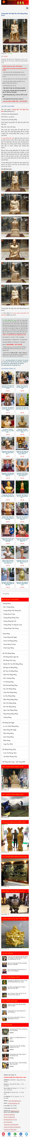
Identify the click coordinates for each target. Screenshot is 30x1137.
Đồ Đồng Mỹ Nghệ (8, 722)
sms (26, 1136)
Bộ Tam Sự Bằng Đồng (10, 671)
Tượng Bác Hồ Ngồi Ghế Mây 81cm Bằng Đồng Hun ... (8, 453)
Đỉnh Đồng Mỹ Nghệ (9, 730)
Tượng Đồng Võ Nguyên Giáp (12, 625)
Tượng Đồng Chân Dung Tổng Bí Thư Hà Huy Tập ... (18, 1055)
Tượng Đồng (6, 603)
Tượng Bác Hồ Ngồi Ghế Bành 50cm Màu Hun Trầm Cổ (22, 518)
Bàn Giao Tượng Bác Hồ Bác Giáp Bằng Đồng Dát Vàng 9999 (17, 963)
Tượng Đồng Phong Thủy (11, 617)
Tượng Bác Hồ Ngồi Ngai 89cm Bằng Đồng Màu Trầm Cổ (8, 474)
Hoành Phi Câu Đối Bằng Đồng (13, 664)
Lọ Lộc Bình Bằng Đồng (10, 726)
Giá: (2, 56)
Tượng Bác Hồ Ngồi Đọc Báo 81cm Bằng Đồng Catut (22, 583)
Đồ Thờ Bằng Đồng (9, 653)
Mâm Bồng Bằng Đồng (10, 699)
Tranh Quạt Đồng (8, 648)
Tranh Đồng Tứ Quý (9, 644)
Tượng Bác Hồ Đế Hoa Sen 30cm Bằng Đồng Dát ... (7, 496)
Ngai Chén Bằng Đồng (10, 710)
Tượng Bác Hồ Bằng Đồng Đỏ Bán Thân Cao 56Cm (22, 431)
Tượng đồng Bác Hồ (7, 138)
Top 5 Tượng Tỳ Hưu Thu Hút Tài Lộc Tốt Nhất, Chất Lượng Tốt (17, 994)
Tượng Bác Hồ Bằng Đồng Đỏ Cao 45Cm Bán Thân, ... (8, 431)
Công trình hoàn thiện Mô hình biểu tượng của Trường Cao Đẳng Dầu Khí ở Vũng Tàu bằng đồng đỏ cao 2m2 (18, 958)
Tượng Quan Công (9, 614)
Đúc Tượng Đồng (8, 607)
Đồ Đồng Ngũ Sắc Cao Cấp (10, 1119)
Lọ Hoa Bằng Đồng (9, 696)
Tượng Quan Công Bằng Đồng (11, 1124)
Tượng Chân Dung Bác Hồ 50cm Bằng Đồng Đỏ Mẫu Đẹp (8, 518)
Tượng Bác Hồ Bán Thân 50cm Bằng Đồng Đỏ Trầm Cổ (22, 540)
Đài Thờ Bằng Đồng (9, 706)
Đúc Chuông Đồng (9, 678)
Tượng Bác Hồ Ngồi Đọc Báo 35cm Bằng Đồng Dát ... (22, 496)
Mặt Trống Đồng (8, 733)
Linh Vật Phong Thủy (10, 753)
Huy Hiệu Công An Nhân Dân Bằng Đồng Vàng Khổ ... (18, 1063)
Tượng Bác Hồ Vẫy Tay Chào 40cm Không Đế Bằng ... (22, 562)
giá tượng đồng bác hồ (11, 360)
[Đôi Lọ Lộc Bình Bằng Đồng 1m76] (15, 837)
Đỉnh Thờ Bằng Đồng (10, 674)
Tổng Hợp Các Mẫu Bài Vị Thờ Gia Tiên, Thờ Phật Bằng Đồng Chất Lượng (17, 981)
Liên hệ (5, 56)
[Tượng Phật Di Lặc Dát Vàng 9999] (15, 934)
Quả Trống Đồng (8, 737)
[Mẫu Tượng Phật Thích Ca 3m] (15, 778)
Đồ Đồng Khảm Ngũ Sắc (11, 657)
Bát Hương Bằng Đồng (10, 685)
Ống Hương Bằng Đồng (10, 714)
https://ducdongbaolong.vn (14, 1100)
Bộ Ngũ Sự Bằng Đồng (10, 667)
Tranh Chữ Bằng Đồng (10, 641)
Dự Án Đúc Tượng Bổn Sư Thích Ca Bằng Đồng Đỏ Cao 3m (16, 1018)
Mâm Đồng (6, 740)
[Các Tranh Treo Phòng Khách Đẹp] (15, 872)
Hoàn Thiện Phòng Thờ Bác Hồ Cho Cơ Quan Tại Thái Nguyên (17, 970)
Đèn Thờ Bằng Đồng (9, 703)
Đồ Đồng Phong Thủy (9, 749)
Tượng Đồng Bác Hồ (9, 621)
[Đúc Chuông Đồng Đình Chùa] (15, 806)
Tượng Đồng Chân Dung (10, 628)
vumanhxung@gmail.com (14, 1103)
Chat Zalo (9, 1136)
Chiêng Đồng (7, 717)
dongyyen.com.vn (15, 1110)
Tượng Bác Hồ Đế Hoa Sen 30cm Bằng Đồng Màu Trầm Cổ (22, 474)
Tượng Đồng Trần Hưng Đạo (12, 610)
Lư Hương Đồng (8, 682)
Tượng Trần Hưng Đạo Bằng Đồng (12, 1127)
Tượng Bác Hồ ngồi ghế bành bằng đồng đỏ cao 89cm (8, 409)
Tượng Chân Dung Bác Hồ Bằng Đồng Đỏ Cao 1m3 (22, 387)
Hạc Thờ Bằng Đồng (9, 689)
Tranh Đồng (6, 633)
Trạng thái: (3, 53)
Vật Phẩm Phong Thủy (10, 756)
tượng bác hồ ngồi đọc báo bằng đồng (13, 361)
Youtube (3, 1136)
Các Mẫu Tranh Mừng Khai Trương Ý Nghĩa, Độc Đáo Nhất (17, 987)
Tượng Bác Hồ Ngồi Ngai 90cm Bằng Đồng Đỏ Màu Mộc (8, 540)
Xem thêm (4, 790)
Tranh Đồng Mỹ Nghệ (10, 637)
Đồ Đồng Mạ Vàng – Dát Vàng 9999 (14, 762)
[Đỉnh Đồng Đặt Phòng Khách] (15, 903)
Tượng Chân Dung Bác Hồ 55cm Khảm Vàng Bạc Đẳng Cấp (8, 562)
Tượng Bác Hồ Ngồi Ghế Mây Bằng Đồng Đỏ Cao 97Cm (8, 387)
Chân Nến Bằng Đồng (10, 692)
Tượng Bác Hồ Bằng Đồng (10, 1129)
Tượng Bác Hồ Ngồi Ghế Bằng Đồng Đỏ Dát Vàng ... (22, 409)
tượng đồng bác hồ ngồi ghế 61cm (12, 365)
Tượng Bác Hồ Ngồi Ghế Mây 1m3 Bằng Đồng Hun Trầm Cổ (22, 453)
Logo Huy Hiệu (8, 744)
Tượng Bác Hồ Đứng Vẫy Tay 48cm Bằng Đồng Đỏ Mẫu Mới (7, 583)
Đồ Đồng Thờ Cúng (9, 660)
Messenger (21, 1136)
